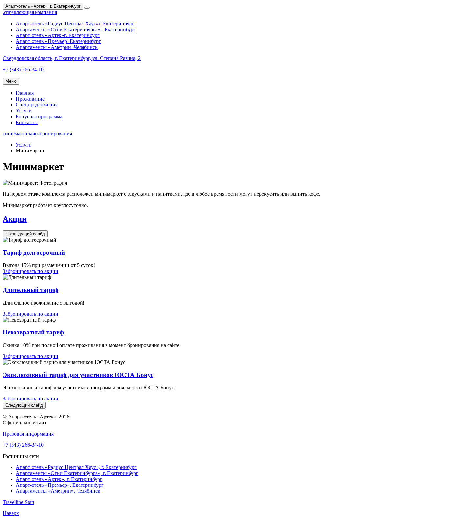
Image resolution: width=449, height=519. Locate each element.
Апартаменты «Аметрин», (58, 491)
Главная (25, 93)
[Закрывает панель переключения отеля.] (87, 8)
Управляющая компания (30, 12)
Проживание (30, 99)
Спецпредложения (37, 104)
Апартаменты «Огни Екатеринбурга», (77, 473)
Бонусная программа (39, 116)
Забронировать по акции (30, 271)
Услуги (24, 110)
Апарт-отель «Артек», (59, 479)
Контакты (27, 122)
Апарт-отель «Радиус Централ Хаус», (76, 467)
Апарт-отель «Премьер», (60, 485)
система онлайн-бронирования (37, 133)
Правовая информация (28, 434)
